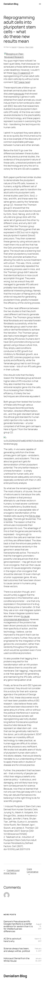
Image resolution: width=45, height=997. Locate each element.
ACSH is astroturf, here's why (12, 939)
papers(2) (25, 72)
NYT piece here (22, 82)
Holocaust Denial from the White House (17, 959)
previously (19, 93)
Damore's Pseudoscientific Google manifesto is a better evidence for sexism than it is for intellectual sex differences (18, 926)
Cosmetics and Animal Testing (11, 871)
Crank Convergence (32, 870)
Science (21, 47)
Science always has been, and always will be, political (17, 949)
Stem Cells (29, 47)
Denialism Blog (11, 3)
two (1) (16, 72)
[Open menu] (40, 4)
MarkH (14, 47)
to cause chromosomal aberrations (17, 618)
